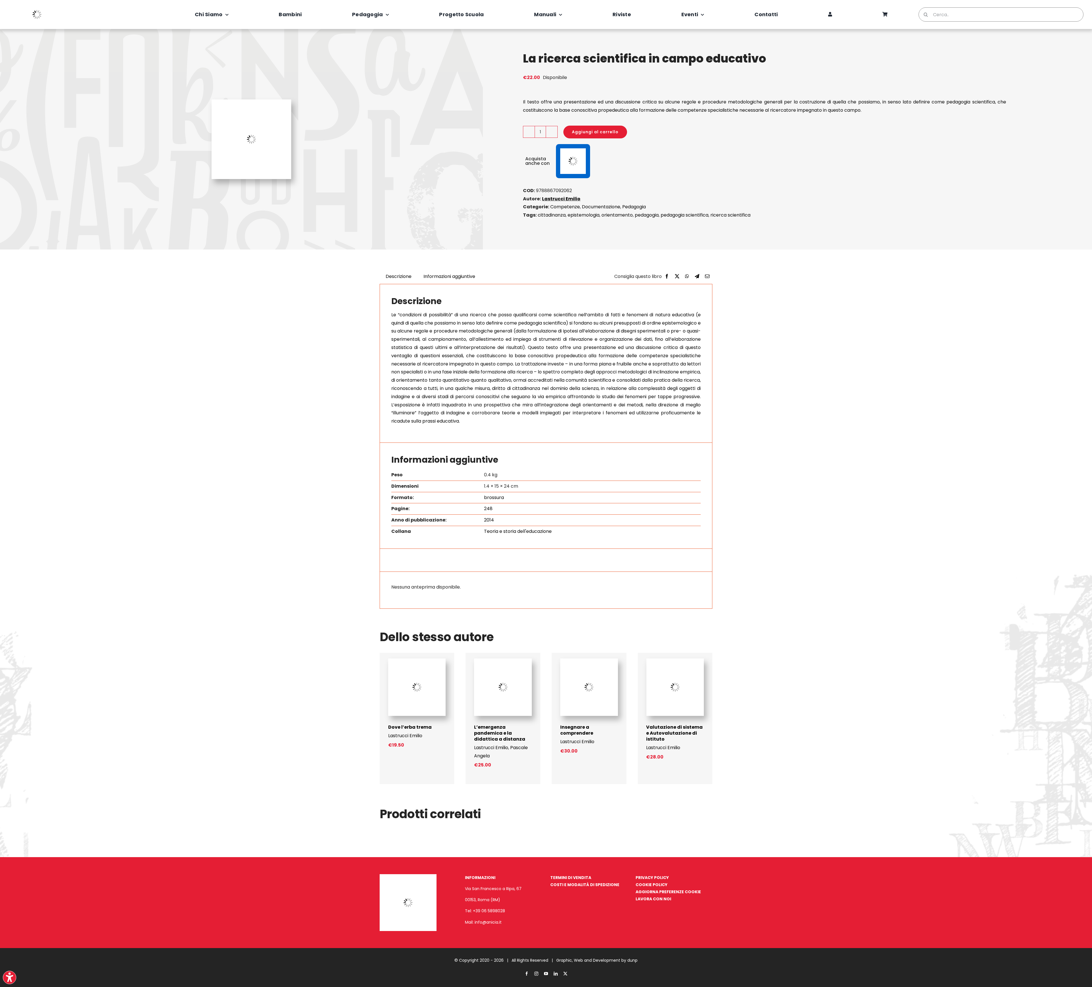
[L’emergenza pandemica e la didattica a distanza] (503, 660)
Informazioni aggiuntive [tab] (449, 276)
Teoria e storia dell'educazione (518, 531)
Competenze (565, 206)
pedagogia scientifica (684, 215)
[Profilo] (830, 14)
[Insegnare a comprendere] (589, 660)
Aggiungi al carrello (595, 132)
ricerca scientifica (730, 215)
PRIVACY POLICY (652, 877)
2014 (489, 520)
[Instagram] (536, 974)
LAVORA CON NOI (653, 899)
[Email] (707, 277)
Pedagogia (634, 206)
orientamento (617, 215)
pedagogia (647, 215)
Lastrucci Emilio (561, 199)
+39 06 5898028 (489, 911)
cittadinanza (552, 215)
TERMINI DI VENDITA (570, 877)
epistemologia (583, 215)
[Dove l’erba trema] (417, 660)
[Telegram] (697, 277)
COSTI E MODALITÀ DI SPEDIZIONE (584, 885)
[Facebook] (667, 277)
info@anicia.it (488, 922)
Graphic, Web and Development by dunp (597, 960)
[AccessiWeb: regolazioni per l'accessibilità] (9, 977)
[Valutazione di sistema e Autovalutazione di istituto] (675, 660)
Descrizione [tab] (398, 276)
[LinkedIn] (556, 974)
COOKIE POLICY (651, 885)
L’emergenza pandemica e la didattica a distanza (499, 733)
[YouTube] (546, 974)
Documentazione (601, 206)
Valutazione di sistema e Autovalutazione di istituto (674, 733)
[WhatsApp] (687, 277)
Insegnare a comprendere (576, 730)
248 (488, 508)
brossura (494, 497)
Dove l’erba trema (410, 727)
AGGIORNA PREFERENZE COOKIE (668, 892)
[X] (677, 277)
